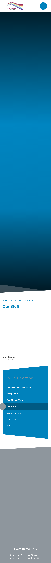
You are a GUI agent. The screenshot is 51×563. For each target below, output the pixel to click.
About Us (16, 301)
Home (5, 301)
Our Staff (30, 301)
